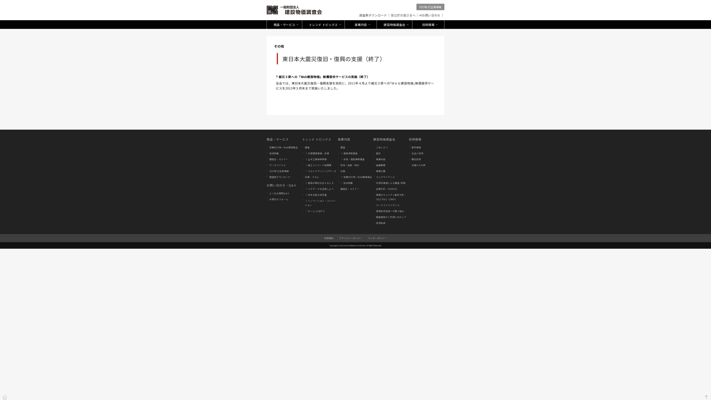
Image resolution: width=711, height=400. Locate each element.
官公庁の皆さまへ (403, 15)
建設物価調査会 (384, 139)
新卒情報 (416, 147)
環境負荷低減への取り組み (390, 211)
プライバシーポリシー (351, 238)
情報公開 (380, 171)
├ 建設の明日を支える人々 (319, 182)
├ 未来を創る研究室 (316, 194)
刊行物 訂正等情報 (430, 7)
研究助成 (380, 222)
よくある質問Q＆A (279, 193)
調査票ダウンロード (373, 15)
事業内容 (344, 139)
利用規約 (329, 238)
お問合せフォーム (278, 199)
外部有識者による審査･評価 (390, 182)
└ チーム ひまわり (315, 211)
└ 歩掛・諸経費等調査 (353, 159)
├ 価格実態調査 (349, 153)
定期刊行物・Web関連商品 (283, 147)
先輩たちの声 (419, 165)
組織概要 (380, 165)
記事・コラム (312, 177)
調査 (307, 147)
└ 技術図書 (347, 182)
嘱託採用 (416, 159)
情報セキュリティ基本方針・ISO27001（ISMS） (391, 197)
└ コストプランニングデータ (320, 171)
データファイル (277, 165)
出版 (343, 171)
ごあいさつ (382, 147)
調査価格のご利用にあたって (391, 217)
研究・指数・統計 (350, 165)
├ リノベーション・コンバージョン (320, 203)
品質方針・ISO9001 (386, 188)
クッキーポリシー (377, 238)
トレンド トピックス (316, 139)
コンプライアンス (385, 177)
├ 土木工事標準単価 (316, 159)
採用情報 (415, 139)
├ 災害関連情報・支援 (317, 153)
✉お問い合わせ (429, 15)
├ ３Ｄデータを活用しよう (319, 188)
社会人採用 (417, 153)
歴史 (378, 153)
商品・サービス (278, 139)
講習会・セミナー (278, 159)
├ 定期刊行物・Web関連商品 (356, 177)
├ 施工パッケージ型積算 (318, 165)
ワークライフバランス (388, 205)
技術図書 (274, 153)
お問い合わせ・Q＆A (281, 185)
